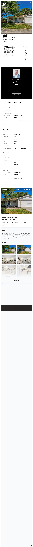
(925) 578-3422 (16, 85)
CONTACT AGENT (16, 94)
